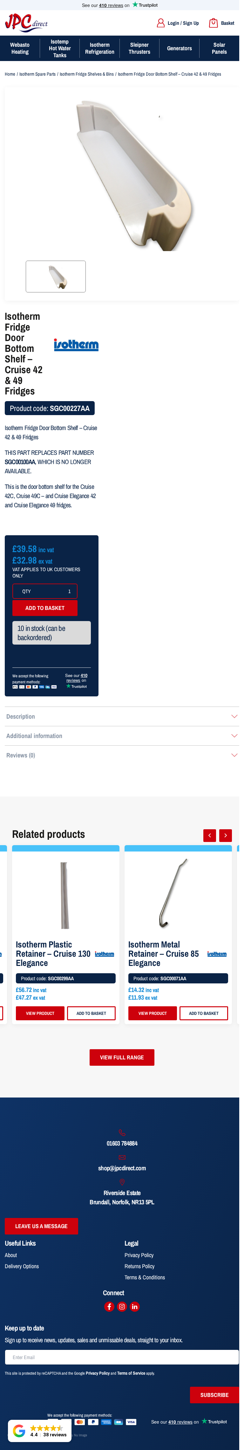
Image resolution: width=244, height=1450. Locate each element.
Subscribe (214, 1395)
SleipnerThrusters (139, 48)
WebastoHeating (20, 48)
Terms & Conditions (145, 1277)
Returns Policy (139, 1266)
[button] (39, 1431)
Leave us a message (41, 1226)
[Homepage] (26, 22)
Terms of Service (131, 1373)
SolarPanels (219, 48)
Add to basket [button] (91, 1013)
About (11, 1255)
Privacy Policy (139, 1255)
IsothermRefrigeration (99, 48)
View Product (40, 1013)
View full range (122, 1057)
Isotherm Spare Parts (37, 74)
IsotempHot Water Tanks (60, 48)
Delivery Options (22, 1266)
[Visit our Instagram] (122, 1307)
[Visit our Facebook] (109, 1307)
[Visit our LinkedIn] (135, 1307)
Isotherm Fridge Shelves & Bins (87, 74)
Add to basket (44, 608)
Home (10, 74)
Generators (179, 48)
